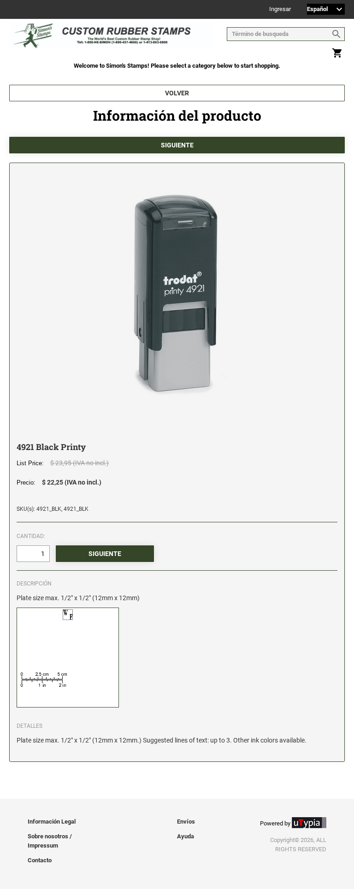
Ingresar (280, 9)
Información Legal (52, 821)
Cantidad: (31, 536)
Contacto (40, 860)
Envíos (186, 821)
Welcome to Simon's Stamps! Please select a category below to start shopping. (177, 65)
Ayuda (185, 836)
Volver (177, 93)
